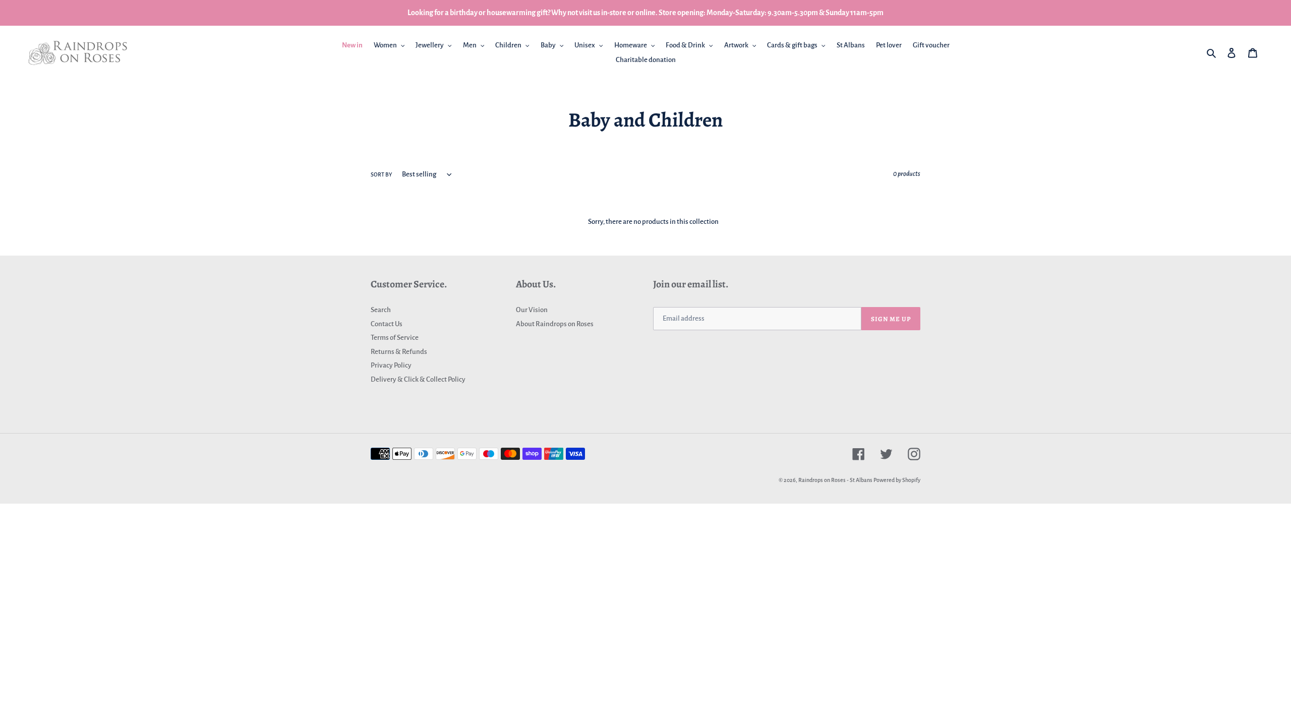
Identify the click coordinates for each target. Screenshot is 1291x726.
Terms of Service (395, 337)
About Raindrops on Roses (555, 324)
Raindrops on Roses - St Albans (835, 480)
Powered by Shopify (896, 480)
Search (381, 310)
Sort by (381, 174)
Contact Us (386, 324)
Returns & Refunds (399, 351)
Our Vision (532, 310)
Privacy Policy (391, 365)
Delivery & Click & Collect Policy (418, 379)
